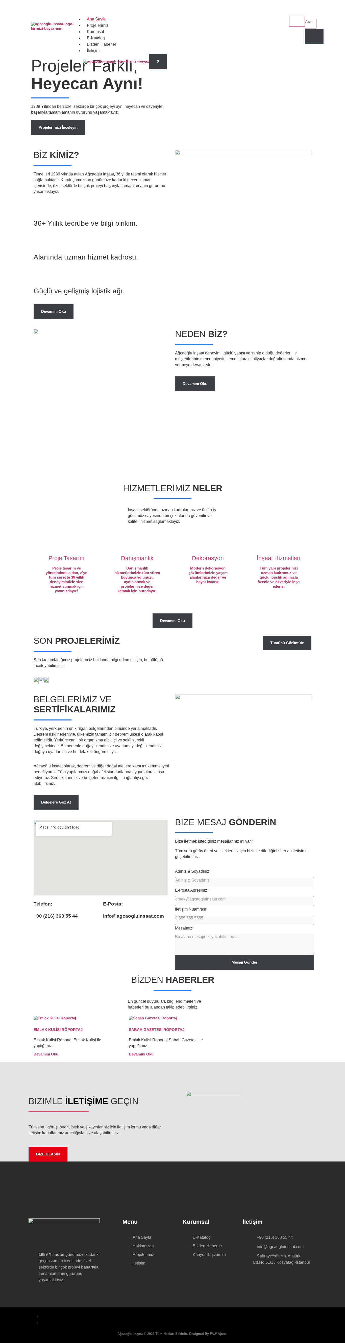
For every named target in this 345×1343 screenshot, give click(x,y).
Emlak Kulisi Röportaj (58, 1029)
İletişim (93, 50)
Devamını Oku (46, 1054)
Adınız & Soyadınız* (193, 871)
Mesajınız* (184, 928)
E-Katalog (96, 38)
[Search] (314, 36)
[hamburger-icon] (297, 21)
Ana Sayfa (96, 19)
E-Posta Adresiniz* (192, 890)
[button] (309, 13)
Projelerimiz (97, 25)
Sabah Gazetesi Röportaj (156, 1029)
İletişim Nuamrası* (191, 909)
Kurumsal (95, 32)
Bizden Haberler (101, 44)
